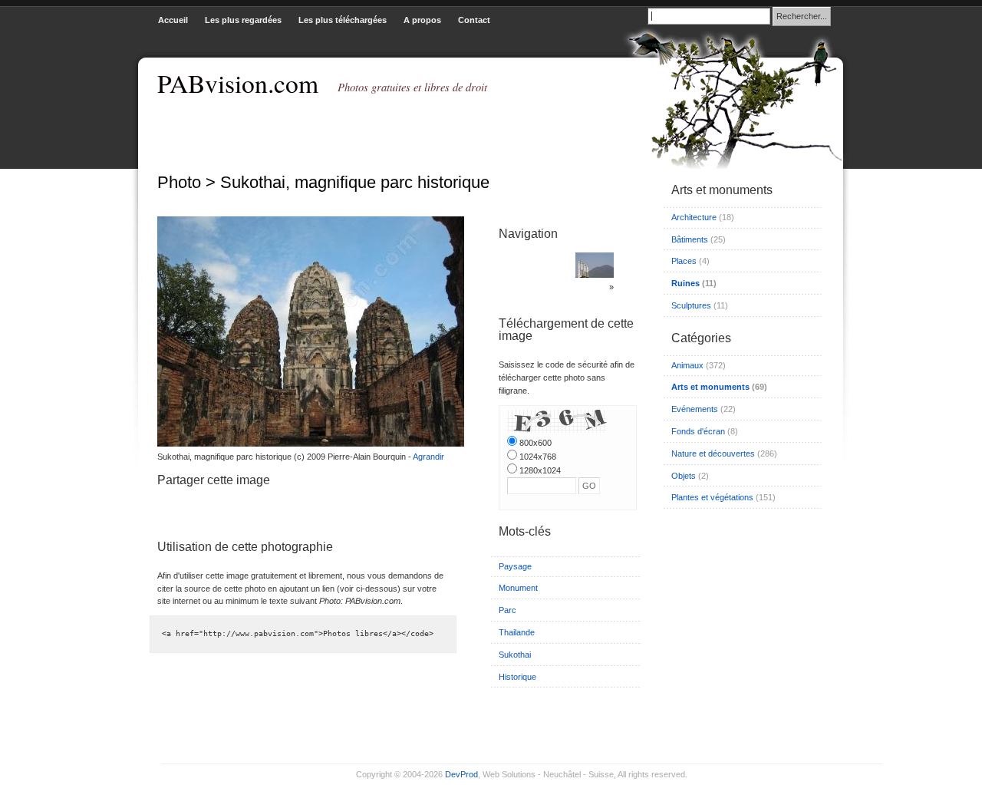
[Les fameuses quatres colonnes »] (594, 274)
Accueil (173, 20)
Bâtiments (689, 239)
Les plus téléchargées (342, 20)
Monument (518, 587)
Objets (683, 475)
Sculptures (691, 305)
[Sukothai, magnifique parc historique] (307, 443)
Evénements (694, 409)
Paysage (515, 566)
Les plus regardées (243, 20)
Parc (507, 610)
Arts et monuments (710, 386)
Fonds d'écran (698, 431)
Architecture (694, 217)
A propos (422, 20)
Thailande (517, 632)
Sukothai (515, 654)
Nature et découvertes (713, 453)
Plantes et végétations (712, 497)
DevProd (461, 774)
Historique (517, 676)
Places (684, 261)
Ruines (685, 283)
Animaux (687, 365)
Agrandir (428, 456)
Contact (474, 20)
